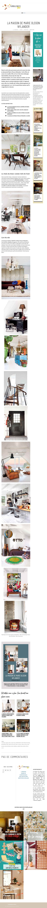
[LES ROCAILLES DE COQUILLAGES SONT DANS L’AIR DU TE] (35, 826)
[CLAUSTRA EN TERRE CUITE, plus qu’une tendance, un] (35, 855)
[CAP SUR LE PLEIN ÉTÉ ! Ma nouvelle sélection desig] (12, 855)
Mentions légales (23, 778)
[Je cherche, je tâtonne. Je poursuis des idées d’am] (12, 826)
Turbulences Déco (12, 904)
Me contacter (23, 776)
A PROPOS (23, 771)
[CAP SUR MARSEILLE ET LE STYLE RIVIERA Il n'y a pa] (12, 884)
